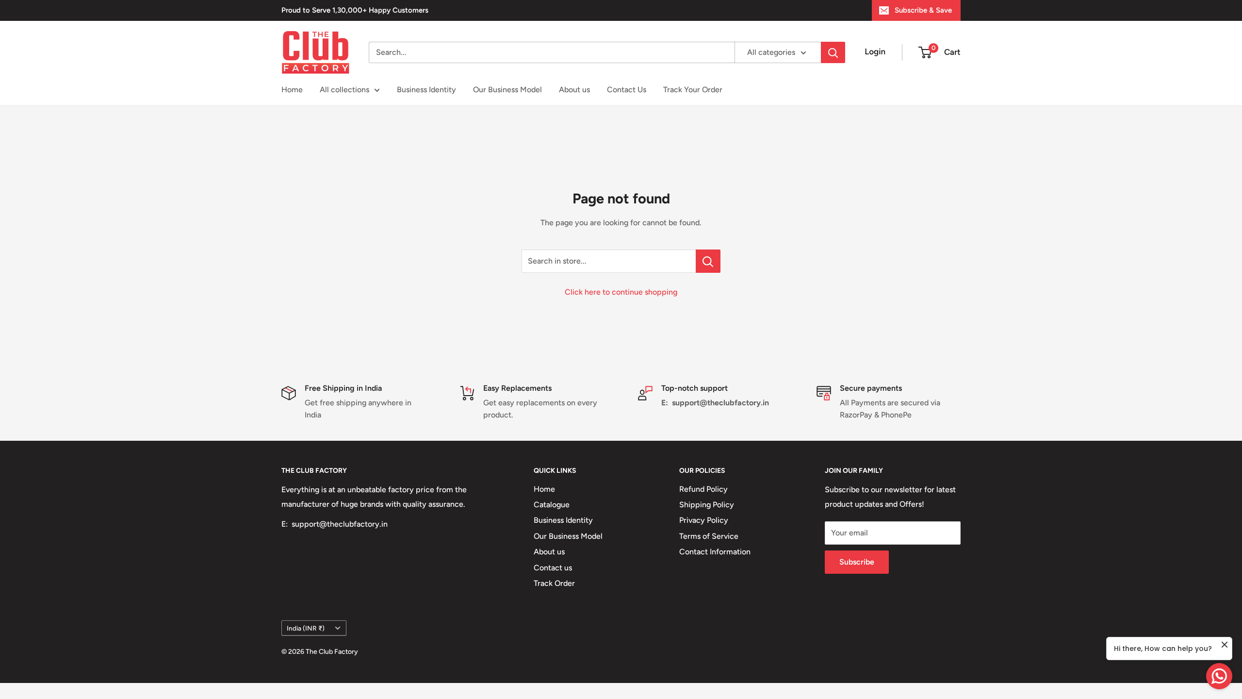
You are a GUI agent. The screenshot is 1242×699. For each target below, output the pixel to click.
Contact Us (626, 89)
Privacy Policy (703, 520)
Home (292, 89)
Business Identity (426, 89)
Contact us (553, 567)
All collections (344, 89)
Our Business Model (507, 89)
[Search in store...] (708, 261)
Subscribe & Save (923, 10)
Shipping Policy (706, 504)
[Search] (833, 52)
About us (574, 89)
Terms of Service (708, 536)
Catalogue (552, 504)
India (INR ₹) (306, 628)
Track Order (554, 583)
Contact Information (715, 551)
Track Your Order (692, 89)
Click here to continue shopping (621, 292)
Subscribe (856, 561)
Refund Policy (703, 489)
